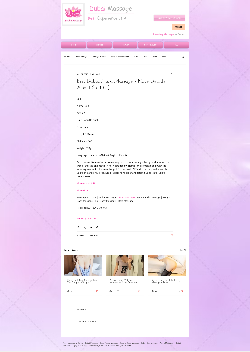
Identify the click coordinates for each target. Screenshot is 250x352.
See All (183, 250)
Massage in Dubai (99, 57)
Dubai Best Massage (149, 343)
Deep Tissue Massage (108, 343)
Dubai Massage (81, 57)
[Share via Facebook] (78, 227)
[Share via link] (97, 227)
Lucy (136, 57)
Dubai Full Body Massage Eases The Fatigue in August (82, 281)
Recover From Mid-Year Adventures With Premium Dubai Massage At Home (123, 281)
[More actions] (171, 74)
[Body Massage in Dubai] (167, 265)
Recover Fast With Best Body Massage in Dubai (166, 281)
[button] (183, 57)
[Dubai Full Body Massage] (83, 265)
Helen (154, 57)
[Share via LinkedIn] (91, 227)
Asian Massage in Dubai (170, 343)
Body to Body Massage (120, 57)
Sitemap (66, 345)
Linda (145, 57)
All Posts (67, 57)
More (164, 57)
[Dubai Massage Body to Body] (125, 265)
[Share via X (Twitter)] (84, 227)
